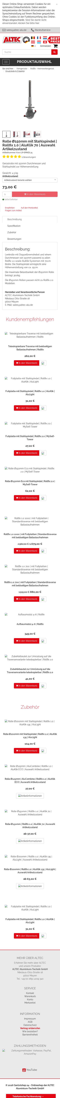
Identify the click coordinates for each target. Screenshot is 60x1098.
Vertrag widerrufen (30, 1028)
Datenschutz (30, 1025)
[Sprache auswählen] (33, 46)
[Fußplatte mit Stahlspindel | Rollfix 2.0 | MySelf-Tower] (30, 426)
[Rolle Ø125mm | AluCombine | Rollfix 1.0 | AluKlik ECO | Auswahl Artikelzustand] (30, 769)
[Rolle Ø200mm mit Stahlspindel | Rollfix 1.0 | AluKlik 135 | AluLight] (30, 724)
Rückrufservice (42, 30)
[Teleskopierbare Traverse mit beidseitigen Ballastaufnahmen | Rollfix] (30, 336)
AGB (30, 1022)
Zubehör (11, 232)
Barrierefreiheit (30, 1034)
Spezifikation (13, 226)
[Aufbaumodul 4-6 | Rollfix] (30, 615)
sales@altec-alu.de (16, 30)
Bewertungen (14, 239)
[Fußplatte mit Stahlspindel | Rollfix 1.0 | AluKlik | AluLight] (30, 381)
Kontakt (30, 993)
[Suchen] (54, 52)
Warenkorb (30, 996)
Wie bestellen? (30, 1031)
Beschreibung (14, 219)
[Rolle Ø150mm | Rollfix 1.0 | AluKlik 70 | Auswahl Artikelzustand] (30, 814)
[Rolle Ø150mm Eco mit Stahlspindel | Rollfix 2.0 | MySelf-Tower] (30, 471)
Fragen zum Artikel (13, 210)
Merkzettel (30, 1002)
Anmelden (45, 46)
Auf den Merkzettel (29, 208)
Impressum (30, 1018)
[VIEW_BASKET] (55, 46)
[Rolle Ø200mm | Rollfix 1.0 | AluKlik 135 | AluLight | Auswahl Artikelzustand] (30, 859)
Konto (30, 999)
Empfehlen (10, 208)
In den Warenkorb (35, 194)
